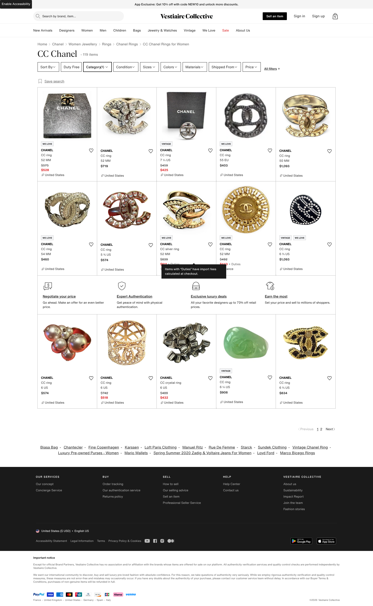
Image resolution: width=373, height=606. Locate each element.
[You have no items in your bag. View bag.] (335, 16)
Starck (246, 447)
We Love (208, 30)
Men (103, 30)
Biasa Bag (49, 447)
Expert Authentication (134, 296)
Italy (108, 600)
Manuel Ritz (192, 447)
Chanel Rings (127, 44)
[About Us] (253, 30)
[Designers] (78, 30)
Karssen (132, 447)
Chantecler (73, 447)
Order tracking (113, 484)
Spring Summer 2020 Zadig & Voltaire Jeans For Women (202, 453)
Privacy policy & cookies (124, 541)
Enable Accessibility (16, 4)
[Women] (96, 30)
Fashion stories (294, 509)
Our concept (45, 484)
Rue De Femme (222, 447)
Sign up (318, 16)
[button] (335, 16)
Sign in (299, 16)
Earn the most (276, 296)
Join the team (293, 503)
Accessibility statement (51, 541)
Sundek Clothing (272, 447)
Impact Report (293, 496)
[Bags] (144, 30)
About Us (243, 30)
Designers (66, 30)
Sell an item (274, 16)
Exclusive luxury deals (209, 296)
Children (119, 30)
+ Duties (174, 264)
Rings (106, 44)
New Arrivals (42, 30)
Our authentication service (121, 490)
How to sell (170, 484)
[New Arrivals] (55, 30)
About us (289, 484)
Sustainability (293, 490)
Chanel (57, 44)
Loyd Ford (265, 453)
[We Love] (219, 30)
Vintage (189, 30)
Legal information (81, 541)
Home (42, 44)
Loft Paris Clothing (161, 447)
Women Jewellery (83, 44)
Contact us (231, 490)
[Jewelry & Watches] (180, 30)
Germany (88, 600)
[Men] (110, 30)
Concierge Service (49, 490)
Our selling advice (175, 490)
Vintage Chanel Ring (310, 447)
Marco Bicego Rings (297, 453)
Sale (225, 30)
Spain (100, 600)
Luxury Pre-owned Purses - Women (88, 453)
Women (87, 30)
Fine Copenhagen (104, 447)
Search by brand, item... (59, 16)
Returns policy (113, 496)
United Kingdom (53, 600)
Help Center (231, 484)
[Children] (129, 30)
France (37, 600)
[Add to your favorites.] (91, 150)
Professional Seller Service (182, 503)
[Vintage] (199, 30)
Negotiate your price (59, 296)
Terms (101, 541)
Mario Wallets (136, 453)
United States (73, 600)
